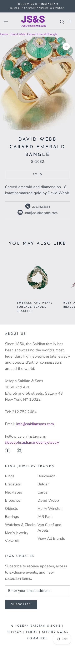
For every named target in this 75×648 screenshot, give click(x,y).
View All (12, 540)
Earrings (12, 516)
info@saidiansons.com (35, 423)
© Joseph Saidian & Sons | (37, 626)
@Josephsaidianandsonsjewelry (32, 442)
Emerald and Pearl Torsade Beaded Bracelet (35, 307)
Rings (10, 476)
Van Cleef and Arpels (49, 527)
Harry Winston (50, 508)
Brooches (13, 500)
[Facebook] (7, 451)
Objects (11, 508)
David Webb (48, 500)
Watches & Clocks (20, 524)
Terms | (34, 632)
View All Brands (51, 538)
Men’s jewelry (16, 532)
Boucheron (46, 476)
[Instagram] (19, 451)
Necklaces (13, 492)
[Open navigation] (6, 21)
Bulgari (44, 484)
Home (4, 34)
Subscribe (21, 604)
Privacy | (16, 632)
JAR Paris (45, 516)
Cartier (43, 492)
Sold (37, 174)
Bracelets (13, 484)
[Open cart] (69, 21)
